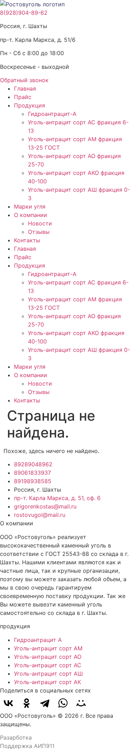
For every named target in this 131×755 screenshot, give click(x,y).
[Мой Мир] (81, 703)
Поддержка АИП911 (27, 745)
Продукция (29, 105)
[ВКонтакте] (8, 703)
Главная (25, 88)
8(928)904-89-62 (24, 12)
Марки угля (29, 206)
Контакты (27, 240)
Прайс (22, 96)
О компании (30, 214)
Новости (40, 223)
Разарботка (16, 737)
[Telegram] (44, 703)
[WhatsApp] (62, 703)
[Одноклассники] (26, 703)
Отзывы (39, 231)
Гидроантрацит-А (52, 113)
